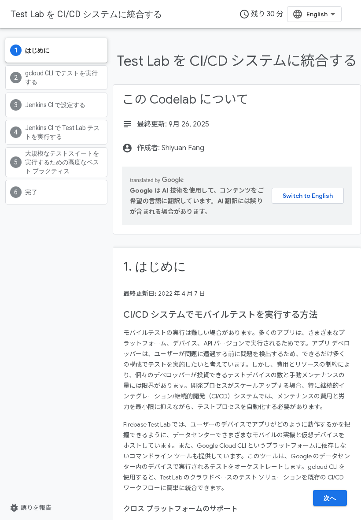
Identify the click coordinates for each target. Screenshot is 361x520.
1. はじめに (154, 266)
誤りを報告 (30, 508)
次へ (330, 498)
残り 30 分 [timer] (261, 14)
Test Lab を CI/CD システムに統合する (86, 14)
